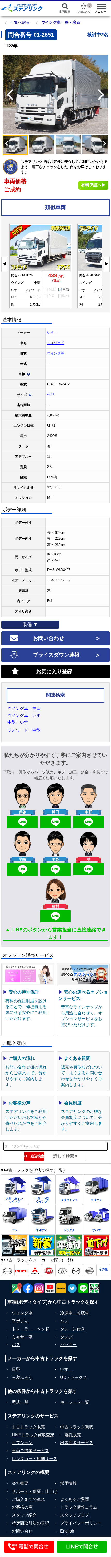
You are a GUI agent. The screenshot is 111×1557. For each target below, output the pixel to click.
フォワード (55, 343)
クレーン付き (72, 1329)
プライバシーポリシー (80, 1523)
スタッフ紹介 (24, 1515)
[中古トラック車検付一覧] (69, 1245)
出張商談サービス (76, 1442)
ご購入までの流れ (28, 1499)
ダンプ (66, 1337)
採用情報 (68, 1483)
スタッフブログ (74, 1515)
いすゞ (52, 332)
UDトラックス (73, 1377)
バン (64, 1321)
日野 (16, 1369)
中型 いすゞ (19, 722)
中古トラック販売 (28, 1427)
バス (16, 1344)
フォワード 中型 (24, 730)
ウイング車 (55, 353)
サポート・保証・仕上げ (34, 1491)
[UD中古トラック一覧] (49, 1270)
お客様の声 (22, 1507)
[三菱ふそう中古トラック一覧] (35, 1270)
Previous (7, 94)
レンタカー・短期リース (34, 1458)
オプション (22, 1442)
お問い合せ (22, 1531)
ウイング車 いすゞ (26, 715)
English (67, 1531)
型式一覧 (20, 1402)
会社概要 (20, 1483)
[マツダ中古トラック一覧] (76, 1270)
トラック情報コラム (78, 1507)
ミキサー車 (22, 1337)
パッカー (68, 1344)
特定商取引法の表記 (30, 1523)
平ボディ (20, 1321)
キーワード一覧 (74, 1402)
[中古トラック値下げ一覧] (96, 1245)
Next (103, 94)
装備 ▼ (30, 624)
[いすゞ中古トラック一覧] (21, 1270)
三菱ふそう (22, 1377)
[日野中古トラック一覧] (7, 1270)
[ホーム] (25, 8)
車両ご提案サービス (30, 1450)
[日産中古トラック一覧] (90, 1270)
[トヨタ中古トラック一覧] (62, 1270)
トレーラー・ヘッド (30, 1329)
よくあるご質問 (74, 1499)
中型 (50, 394)
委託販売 (73, 1435)
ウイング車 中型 (24, 708)
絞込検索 (35, 1156)
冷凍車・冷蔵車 (74, 1313)
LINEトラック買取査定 (33, 1435)
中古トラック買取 (76, 1427)
